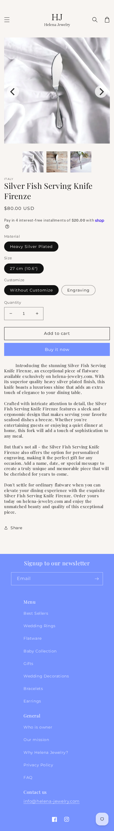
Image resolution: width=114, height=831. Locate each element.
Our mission (36, 739)
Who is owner (38, 727)
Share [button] (16, 527)
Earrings (32, 701)
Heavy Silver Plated (31, 246)
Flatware (33, 638)
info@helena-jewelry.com (52, 801)
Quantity (12, 302)
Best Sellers (36, 613)
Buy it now (57, 349)
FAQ (28, 777)
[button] (7, 20)
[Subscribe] (96, 578)
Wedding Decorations (46, 676)
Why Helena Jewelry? (46, 752)
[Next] (101, 92)
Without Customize (31, 290)
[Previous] (13, 92)
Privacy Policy (38, 764)
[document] (57, 91)
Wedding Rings (40, 625)
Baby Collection (40, 651)
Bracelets (33, 688)
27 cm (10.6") (24, 268)
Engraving (78, 290)
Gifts (28, 663)
